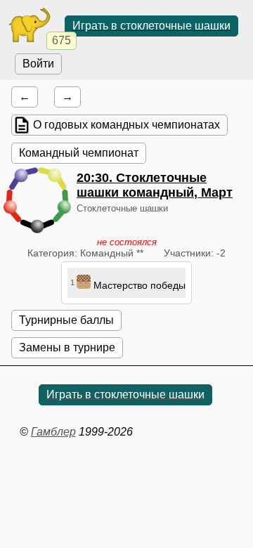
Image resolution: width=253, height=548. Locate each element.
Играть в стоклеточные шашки (151, 26)
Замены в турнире (67, 347)
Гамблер (53, 432)
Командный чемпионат (78, 153)
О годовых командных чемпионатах (126, 125)
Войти (38, 64)
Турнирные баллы (66, 320)
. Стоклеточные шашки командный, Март (155, 185)
